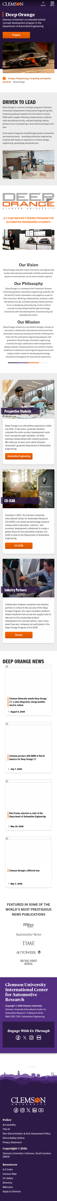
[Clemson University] (13, 5)
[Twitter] (25, 1038)
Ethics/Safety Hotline (13, 1137)
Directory (7, 1182)
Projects (16, 34)
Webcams (8, 1186)
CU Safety (8, 1178)
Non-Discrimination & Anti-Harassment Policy (26, 1133)
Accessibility (9, 1124)
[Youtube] (41, 1111)
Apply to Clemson (12, 1191)
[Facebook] (18, 1039)
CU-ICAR (19, 545)
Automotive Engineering (18, 456)
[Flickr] (39, 1039)
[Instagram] (31, 1039)
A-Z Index (8, 1169)
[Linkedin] (35, 1111)
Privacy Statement (12, 1142)
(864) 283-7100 (12, 1016)
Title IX (6, 1129)
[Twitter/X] (28, 1111)
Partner (19, 634)
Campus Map (10, 1173)
